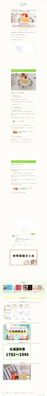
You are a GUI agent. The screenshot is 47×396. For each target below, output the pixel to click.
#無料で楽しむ (21, 192)
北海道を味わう (7, 392)
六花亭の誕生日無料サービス (19, 46)
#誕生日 (24, 192)
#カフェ (12, 192)
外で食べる (11, 392)
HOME (4, 392)
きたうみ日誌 (23, 4)
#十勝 (17, 192)
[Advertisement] (23, 61)
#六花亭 (15, 192)
